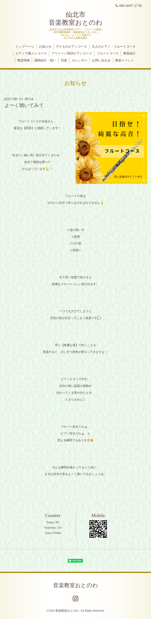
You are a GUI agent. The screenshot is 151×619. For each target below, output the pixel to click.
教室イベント (124, 60)
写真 (64, 60)
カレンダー (79, 60)
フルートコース (108, 53)
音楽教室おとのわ (75, 585)
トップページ (24, 46)
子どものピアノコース (71, 46)
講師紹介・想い (45, 60)
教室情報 (23, 60)
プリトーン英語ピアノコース (71, 53)
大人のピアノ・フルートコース (114, 46)
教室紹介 (129, 53)
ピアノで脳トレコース (31, 53)
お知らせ (45, 46)
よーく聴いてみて (24, 105)
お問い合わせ (101, 60)
